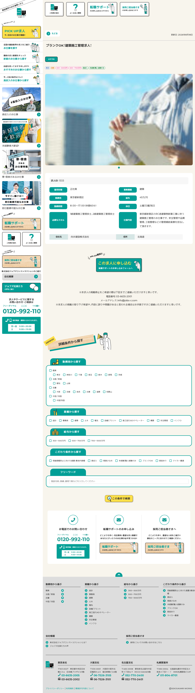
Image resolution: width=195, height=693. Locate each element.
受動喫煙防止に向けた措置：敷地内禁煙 (69, 461)
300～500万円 (59, 441)
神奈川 (69, 375)
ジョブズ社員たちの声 (59, 646)
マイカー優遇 (178, 461)
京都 (68, 392)
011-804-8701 (168, 675)
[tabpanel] (119, 119)
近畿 (54, 388)
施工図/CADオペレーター (133, 420)
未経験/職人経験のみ (127, 461)
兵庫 (88, 392)
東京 (58, 375)
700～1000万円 (98, 441)
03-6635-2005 (70, 675)
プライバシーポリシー (55, 688)
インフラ (178, 420)
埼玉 (90, 375)
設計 (54, 420)
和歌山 (109, 392)
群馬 (110, 375)
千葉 (80, 375)
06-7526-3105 (102, 675)
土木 (86, 420)
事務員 (65, 420)
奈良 (78, 392)
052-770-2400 (134, 675)
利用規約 (70, 688)
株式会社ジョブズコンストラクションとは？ (68, 642)
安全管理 (164, 420)
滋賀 (98, 392)
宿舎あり (163, 461)
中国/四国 (61, 400)
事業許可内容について (84, 688)
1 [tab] (119, 168)
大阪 (58, 392)
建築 (76, 420)
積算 (152, 420)
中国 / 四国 (57, 396)
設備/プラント (110, 420)
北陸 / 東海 (57, 379)
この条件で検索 (121, 498)
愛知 (58, 383)
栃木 (100, 375)
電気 (96, 420)
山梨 (68, 383)
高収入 (94, 461)
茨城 (120, 375)
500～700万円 (78, 441)
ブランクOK (147, 461)
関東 (54, 370)
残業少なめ (107, 461)
